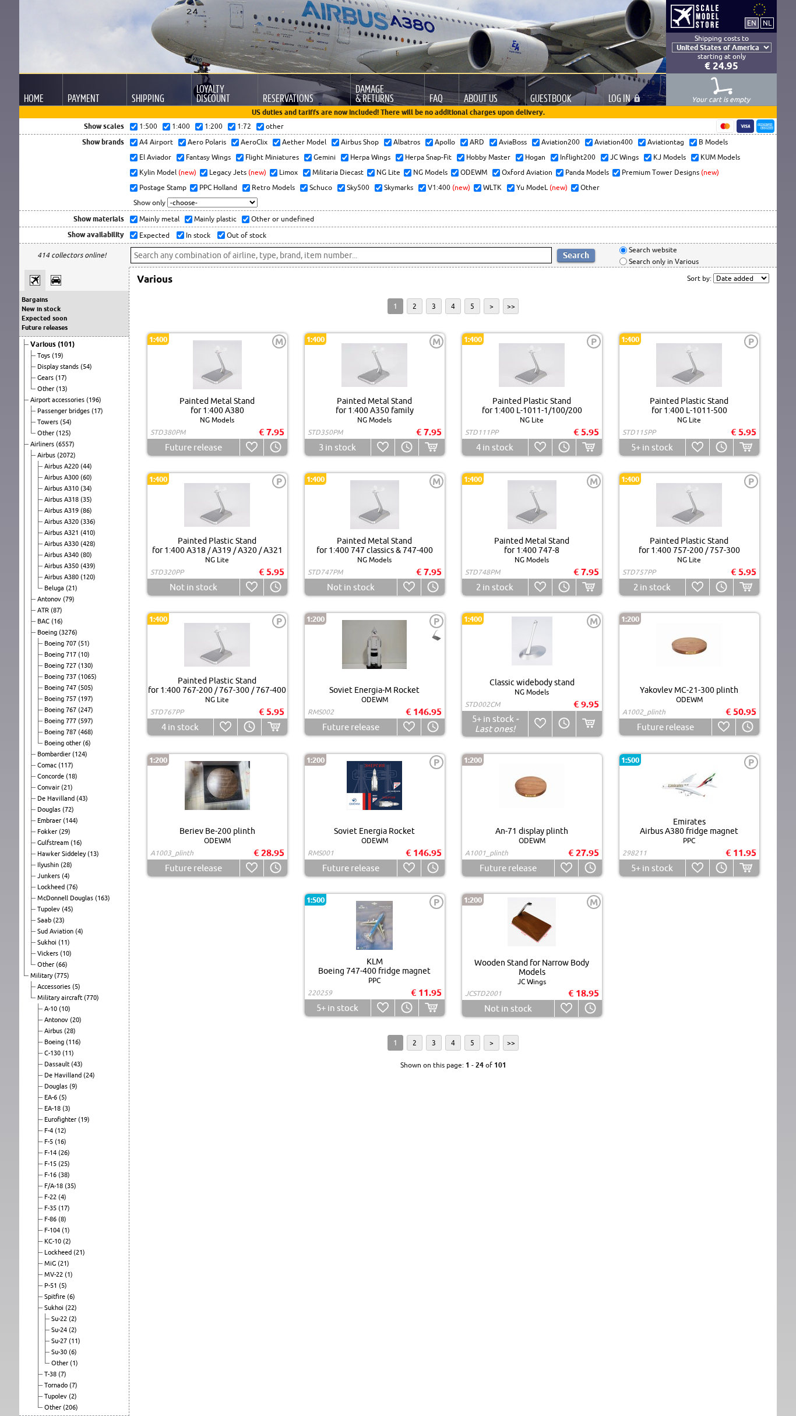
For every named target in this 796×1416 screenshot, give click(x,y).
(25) (64, 1163)
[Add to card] (431, 447)
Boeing (48, 632)
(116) (73, 1041)
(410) (88, 532)
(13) (62, 388)
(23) (59, 920)
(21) (72, 587)
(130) (85, 665)
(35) (86, 499)
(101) (66, 344)
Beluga (55, 587)
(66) (62, 964)
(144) (70, 820)
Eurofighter (61, 1119)
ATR (44, 610)
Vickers (48, 953)
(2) (67, 1241)
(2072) (66, 455)
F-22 (51, 1196)
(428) (88, 543)
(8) (62, 1219)
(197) (85, 698)
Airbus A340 (62, 554)
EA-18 (53, 1108)
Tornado (56, 1385)
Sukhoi (47, 942)
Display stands (58, 366)
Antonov (50, 599)
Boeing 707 (61, 643)
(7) (62, 1374)
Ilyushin (49, 864)
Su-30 (60, 1351)
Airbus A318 (62, 499)
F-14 (51, 1152)
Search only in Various (663, 261)
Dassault (57, 1064)
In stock (197, 235)
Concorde (51, 776)
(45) (67, 909)
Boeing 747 (61, 687)
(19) (58, 355)
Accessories (54, 986)
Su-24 (60, 1329)
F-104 (53, 1230)
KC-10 (53, 1241)
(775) (61, 975)
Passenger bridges (64, 410)
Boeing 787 (61, 731)
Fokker (48, 831)
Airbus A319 (62, 510)
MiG (51, 1263)
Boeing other (63, 742)
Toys (44, 355)
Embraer (50, 820)
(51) (84, 643)
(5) (76, 986)
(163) (102, 897)
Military (42, 975)
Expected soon (44, 318)
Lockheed (51, 886)
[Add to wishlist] (251, 447)
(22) (71, 1307)
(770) (91, 997)
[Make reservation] (275, 447)
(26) (64, 1152)
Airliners (43, 444)
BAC (44, 621)
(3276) (68, 632)
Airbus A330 (62, 543)
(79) (69, 599)
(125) (63, 432)
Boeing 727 (61, 665)
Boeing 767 (61, 709)
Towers (48, 421)
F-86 (51, 1219)
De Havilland (56, 798)
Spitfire (55, 1296)
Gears (46, 377)
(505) (85, 687)
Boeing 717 (61, 654)
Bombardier (54, 754)
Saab (45, 920)
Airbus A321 (62, 532)
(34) (86, 488)
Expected (154, 235)
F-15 (51, 1163)
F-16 (51, 1174)
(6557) (65, 444)
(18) (72, 776)
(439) (88, 565)
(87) (56, 610)
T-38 (51, 1374)
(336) (88, 521)
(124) (79, 754)
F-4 (49, 1130)
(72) (68, 809)
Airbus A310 (62, 488)
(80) (86, 554)
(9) (73, 1086)
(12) (60, 1130)
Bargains (35, 299)
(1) (66, 1230)
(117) (65, 765)
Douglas (49, 809)
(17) (61, 377)
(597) (85, 720)
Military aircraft (60, 997)
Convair (49, 787)
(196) (93, 399)
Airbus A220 (62, 466)
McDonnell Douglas (66, 897)
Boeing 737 (61, 676)
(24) (89, 1075)
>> (511, 306)
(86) (86, 510)
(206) (70, 1407)
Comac (47, 765)
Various (44, 344)
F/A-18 (54, 1185)
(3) (66, 1108)
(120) (88, 576)
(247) (85, 709)
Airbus (47, 455)
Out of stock (245, 235)
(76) (72, 886)
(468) (85, 731)
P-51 (51, 1285)
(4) (66, 875)
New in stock (41, 308)
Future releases (45, 327)
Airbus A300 (62, 477)
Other (46, 388)
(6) (87, 742)
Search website (652, 250)
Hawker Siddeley (62, 853)
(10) (84, 654)
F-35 (51, 1207)
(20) (76, 1019)
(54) (86, 366)
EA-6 (51, 1097)
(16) (57, 621)
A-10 (51, 1008)
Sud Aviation (56, 931)
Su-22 (60, 1318)
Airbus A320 (62, 521)
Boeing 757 (61, 698)
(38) (64, 1174)
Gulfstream (54, 842)
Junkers (49, 875)
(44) (86, 466)
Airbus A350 (62, 565)
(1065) (87, 676)
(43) (82, 798)
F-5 (49, 1141)
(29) (65, 831)
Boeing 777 (61, 720)
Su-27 (60, 1340)
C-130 (53, 1052)
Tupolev (49, 909)
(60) (86, 477)
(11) (64, 942)
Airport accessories (58, 399)
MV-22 (54, 1274)
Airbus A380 (62, 576)
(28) (66, 864)
